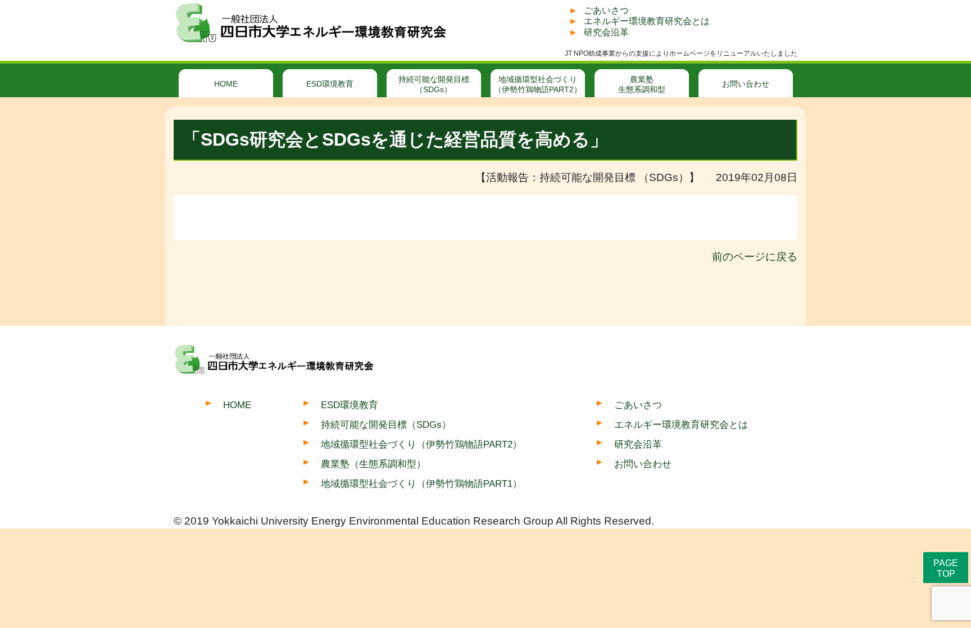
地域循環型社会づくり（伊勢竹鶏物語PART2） (538, 84)
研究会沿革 (606, 32)
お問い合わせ (745, 83)
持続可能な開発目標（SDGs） (433, 84)
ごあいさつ (606, 10)
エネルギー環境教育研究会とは (647, 21)
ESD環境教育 (329, 83)
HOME (226, 83)
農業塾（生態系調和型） (373, 463)
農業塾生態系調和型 (641, 84)
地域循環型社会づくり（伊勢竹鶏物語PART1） (421, 483)
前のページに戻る (754, 257)
